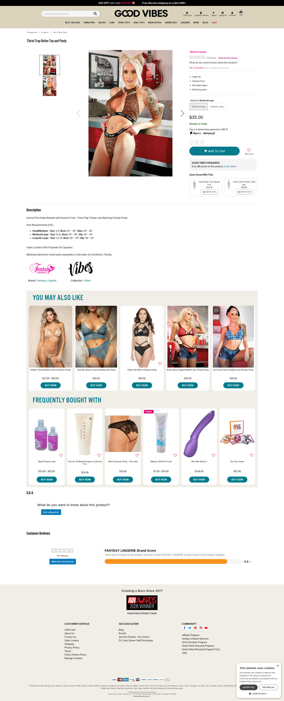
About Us (69, 633)
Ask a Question (196, 68)
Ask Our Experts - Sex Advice (134, 636)
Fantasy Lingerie (46, 280)
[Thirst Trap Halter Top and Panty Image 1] (130, 113)
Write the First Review (227, 58)
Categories (32, 32)
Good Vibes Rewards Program (198, 645)
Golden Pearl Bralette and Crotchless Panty (50, 369)
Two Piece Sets (60, 32)
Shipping (69, 643)
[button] (182, 113)
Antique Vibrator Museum (195, 638)
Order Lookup (71, 640)
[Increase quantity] (202, 142)
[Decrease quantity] (191, 142)
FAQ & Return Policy (75, 654)
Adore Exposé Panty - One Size (123, 461)
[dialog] (259, 680)
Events (122, 633)
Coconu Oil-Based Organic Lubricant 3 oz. (85, 462)
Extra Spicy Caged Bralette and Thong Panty (188, 369)
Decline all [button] (268, 687)
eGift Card (69, 629)
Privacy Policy (71, 647)
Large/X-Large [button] (217, 106)
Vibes (87, 280)
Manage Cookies (73, 658)
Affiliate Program (190, 635)
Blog (121, 629)
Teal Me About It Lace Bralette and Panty (96, 369)
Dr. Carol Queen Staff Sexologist (136, 640)
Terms (67, 651)
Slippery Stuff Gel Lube (161, 461)
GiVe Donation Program (194, 642)
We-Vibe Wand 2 (199, 461)
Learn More (230, 166)
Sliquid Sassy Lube (47, 461)
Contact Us (70, 636)
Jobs (184, 652)
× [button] (278, 666)
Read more (257, 681)
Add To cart (216, 151)
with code (116, 2)
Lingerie (45, 32)
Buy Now (50, 385)
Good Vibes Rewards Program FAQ (201, 649)
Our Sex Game (237, 461)
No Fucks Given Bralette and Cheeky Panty (233, 369)
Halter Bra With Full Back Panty (142, 369)
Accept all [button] (249, 687)
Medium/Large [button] (198, 106)
